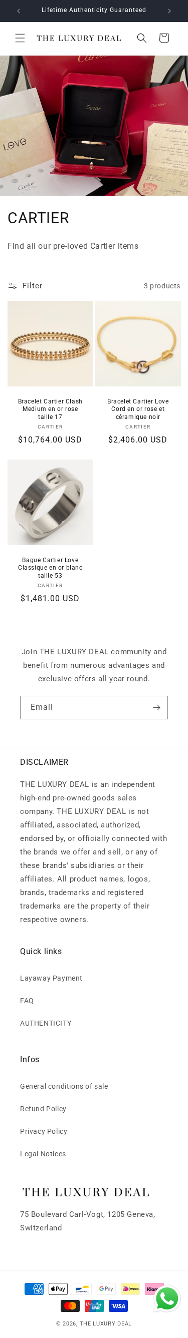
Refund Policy (43, 1109)
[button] (20, 38)
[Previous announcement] (19, 11)
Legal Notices (43, 1154)
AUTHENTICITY (45, 1023)
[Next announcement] (169, 11)
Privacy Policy (43, 1131)
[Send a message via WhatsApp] (167, 1298)
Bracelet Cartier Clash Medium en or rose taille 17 (50, 409)
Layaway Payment (51, 978)
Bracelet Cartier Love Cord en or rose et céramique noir (137, 409)
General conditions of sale (64, 1086)
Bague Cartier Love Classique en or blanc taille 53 (50, 568)
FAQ (27, 1001)
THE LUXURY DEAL (106, 1323)
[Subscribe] (156, 707)
